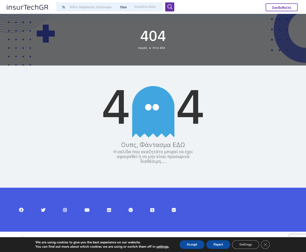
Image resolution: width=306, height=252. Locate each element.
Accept (192, 244)
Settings (245, 244)
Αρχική (142, 47)
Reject (218, 244)
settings (162, 247)
